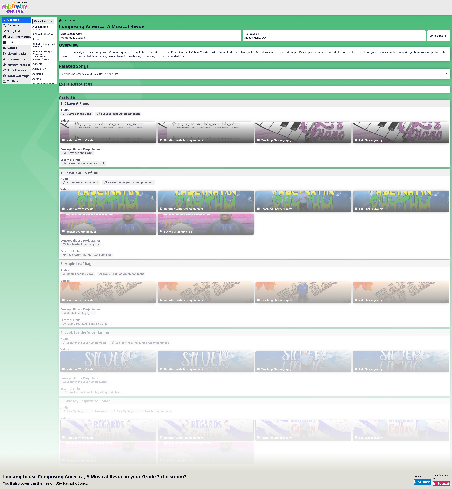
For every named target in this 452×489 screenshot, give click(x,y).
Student (424, 481)
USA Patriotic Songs (71, 483)
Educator (443, 483)
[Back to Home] (76, 8)
